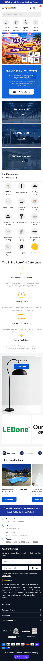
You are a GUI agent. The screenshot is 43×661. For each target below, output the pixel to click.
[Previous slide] (16, 61)
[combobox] (21, 14)
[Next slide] (26, 61)
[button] (20, 60)
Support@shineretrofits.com (16, 535)
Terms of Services (29, 573)
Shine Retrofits (16, 653)
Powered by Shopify (30, 653)
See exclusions (27, 332)
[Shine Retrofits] (16, 429)
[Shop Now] (21, 48)
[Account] (30, 8)
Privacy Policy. (6, 575)
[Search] (38, 14)
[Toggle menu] (3, 8)
